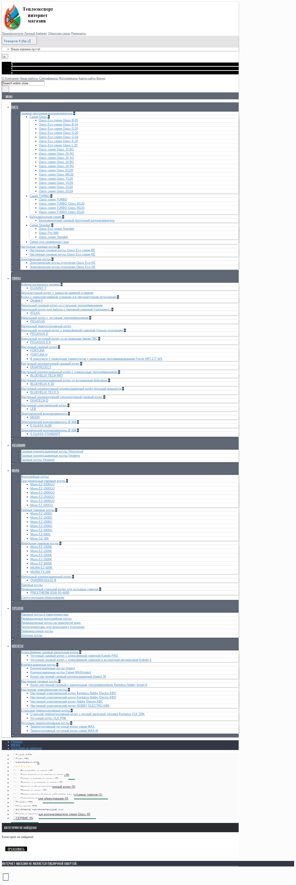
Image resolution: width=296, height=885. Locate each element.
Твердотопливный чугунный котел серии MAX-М (64, 730)
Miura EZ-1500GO (42, 488)
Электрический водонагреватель (44, 413)
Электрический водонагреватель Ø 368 (49, 422)
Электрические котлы (36, 259)
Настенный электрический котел (44, 405)
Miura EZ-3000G (41, 530)
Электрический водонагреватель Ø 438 (49, 430)
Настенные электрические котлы (44, 689)
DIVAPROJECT (40, 367)
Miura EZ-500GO (41, 505)
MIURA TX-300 (40, 572)
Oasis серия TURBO (53, 199)
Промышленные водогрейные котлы (46, 618)
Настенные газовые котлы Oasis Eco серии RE (62, 254)
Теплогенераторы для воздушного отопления (52, 627)
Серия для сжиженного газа (49, 242)
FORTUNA (37, 350)
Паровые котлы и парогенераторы (44, 614)
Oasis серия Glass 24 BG (56, 162)
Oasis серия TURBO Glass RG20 (61, 208)
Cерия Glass (39, 117)
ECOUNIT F (38, 288)
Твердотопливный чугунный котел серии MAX (62, 726)
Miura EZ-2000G (41, 522)
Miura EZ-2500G (41, 526)
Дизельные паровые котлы (40, 543)
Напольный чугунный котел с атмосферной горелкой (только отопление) (72, 330)
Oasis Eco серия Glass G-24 (58, 137)
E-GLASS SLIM (41, 425)
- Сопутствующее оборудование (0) (42, 798)
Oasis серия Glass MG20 (56, 174)
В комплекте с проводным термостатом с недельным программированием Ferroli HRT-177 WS (96, 359)
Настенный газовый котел (39, 347)
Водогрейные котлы (35, 476)
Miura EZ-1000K (41, 547)
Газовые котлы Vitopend (37, 459)
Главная (16, 742)
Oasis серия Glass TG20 (56, 178)
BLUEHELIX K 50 (42, 384)
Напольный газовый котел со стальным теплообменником (61, 305)
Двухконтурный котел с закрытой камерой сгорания (57, 293)
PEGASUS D (39, 334)
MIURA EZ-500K (41, 567)
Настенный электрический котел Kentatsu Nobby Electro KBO (73, 693)
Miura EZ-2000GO (42, 492)
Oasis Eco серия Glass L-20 (58, 145)
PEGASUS (37, 321)
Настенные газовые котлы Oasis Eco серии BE (62, 250)
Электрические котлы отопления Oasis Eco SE (63, 267)
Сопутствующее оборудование (42, 597)
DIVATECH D (39, 400)
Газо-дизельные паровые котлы (43, 481)
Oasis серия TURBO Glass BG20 (61, 203)
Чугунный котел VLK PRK (48, 718)
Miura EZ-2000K (41, 555)
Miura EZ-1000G (41, 513)
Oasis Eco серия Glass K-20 (58, 141)
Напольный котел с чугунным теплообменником (55, 318)
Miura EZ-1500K (41, 551)
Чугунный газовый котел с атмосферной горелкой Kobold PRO (74, 655)
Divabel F (36, 300)
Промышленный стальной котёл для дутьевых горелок (60, 589)
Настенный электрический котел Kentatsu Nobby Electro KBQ (73, 697)
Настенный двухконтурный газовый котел (50, 363)
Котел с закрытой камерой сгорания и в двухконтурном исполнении (69, 297)
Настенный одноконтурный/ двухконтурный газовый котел (62, 397)
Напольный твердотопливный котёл (46, 326)
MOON (35, 417)
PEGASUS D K (40, 342)
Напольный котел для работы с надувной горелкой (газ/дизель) (66, 309)
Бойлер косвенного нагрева (41, 284)
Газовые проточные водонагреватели (46, 113)
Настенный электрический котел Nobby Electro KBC (66, 701)
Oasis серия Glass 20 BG (56, 149)
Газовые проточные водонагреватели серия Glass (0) (53, 814)
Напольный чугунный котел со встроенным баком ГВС (59, 338)
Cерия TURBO (40, 196)
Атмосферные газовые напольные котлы (50, 652)
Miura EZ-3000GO (42, 501)
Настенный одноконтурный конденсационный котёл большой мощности (71, 388)
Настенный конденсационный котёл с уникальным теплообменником (69, 372)
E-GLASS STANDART (45, 434)
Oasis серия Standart (53, 237)
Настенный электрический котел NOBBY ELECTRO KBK (70, 705)
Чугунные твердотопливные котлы (45, 723)
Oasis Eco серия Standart (56, 228)
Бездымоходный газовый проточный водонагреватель (77, 220)
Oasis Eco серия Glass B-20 (58, 120)
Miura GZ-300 (39, 538)
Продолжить (16, 849)
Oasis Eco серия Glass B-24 (58, 124)
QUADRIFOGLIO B (43, 580)
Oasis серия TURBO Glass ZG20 (61, 212)
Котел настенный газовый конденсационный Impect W (68, 676)
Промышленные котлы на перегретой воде (51, 623)
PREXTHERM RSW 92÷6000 (49, 592)
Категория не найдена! (26, 748)
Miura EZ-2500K (41, 559)
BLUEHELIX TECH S (44, 392)
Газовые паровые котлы (38, 510)
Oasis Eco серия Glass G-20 (58, 133)
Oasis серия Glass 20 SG (56, 158)
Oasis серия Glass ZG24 (56, 191)
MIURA (15, 745)
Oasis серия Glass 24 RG (56, 166)
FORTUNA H (38, 354)
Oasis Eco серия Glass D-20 (58, 128)
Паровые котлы (32, 585)
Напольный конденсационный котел (46, 576)
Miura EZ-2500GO (42, 497)
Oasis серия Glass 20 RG (56, 153)
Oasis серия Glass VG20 (56, 183)
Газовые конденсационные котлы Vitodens (50, 455)
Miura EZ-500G (40, 534)
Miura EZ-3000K (41, 563)
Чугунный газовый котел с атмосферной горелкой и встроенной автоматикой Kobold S (90, 660)
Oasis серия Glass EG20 (56, 170)
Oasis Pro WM (49, 233)
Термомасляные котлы (37, 631)
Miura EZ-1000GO (42, 484)
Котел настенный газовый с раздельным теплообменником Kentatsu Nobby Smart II (88, 685)
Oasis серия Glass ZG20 (56, 187)
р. (12, 72)
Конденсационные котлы (38, 664)
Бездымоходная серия (46, 217)
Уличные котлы (31, 635)
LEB (33, 409)
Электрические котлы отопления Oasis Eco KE (63, 262)
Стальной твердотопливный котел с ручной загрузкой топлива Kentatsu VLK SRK (87, 714)
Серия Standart (40, 225)
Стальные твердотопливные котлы (46, 710)
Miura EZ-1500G (41, 517)
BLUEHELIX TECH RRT (46, 375)
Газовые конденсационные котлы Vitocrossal (52, 451)
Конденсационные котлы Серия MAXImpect (60, 672)
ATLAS (35, 313)
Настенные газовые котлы (39, 246)
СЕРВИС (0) (24, 818)
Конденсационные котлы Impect (52, 668)
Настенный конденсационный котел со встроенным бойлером (64, 380)
